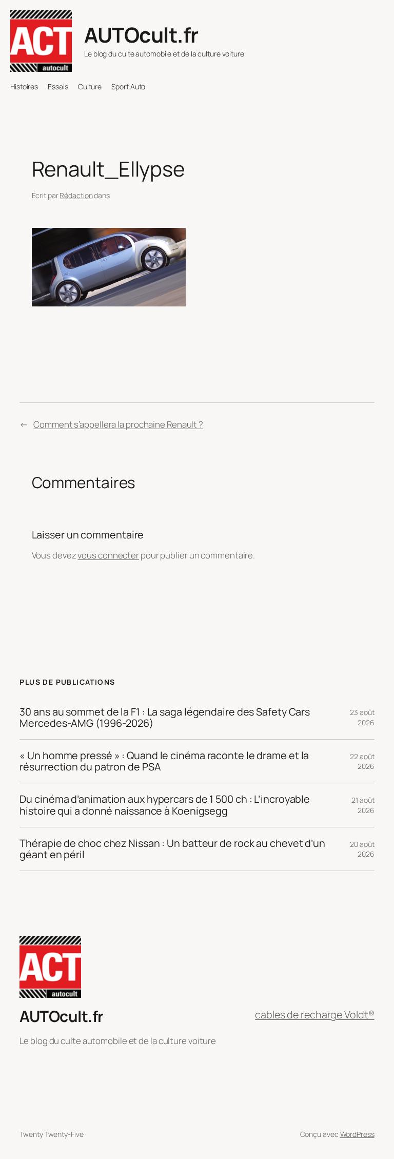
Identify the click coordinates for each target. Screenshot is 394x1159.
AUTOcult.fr (141, 35)
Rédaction (76, 195)
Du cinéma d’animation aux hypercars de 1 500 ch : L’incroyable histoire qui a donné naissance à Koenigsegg (164, 805)
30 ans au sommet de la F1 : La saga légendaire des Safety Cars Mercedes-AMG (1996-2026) (164, 717)
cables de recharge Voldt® (315, 1014)
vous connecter (108, 555)
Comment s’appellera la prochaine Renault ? (118, 424)
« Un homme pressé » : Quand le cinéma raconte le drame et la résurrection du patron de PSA (164, 761)
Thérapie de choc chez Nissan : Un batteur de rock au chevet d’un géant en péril (172, 849)
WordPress (357, 1134)
